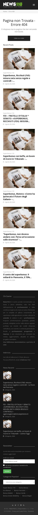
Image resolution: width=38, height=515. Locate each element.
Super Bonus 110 (8, 73)
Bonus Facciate (19, 490)
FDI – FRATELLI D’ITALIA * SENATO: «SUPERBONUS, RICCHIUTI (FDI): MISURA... (16, 118)
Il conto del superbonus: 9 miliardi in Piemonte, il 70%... (17, 276)
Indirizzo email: (8, 458)
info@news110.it (25, 360)
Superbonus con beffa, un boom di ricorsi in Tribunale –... (19, 157)
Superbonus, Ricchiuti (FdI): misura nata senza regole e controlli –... (16, 78)
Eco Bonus (7, 490)
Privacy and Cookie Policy (19, 511)
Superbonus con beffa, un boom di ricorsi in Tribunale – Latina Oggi (17, 432)
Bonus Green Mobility (11, 496)
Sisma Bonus (23, 488)
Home (5, 11)
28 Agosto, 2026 (10, 390)
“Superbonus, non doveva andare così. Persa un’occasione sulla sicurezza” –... (19, 237)
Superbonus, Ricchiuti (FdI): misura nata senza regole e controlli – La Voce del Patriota (19, 384)
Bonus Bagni (27, 496)
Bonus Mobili (8, 493)
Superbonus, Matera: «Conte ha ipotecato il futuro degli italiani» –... (19, 196)
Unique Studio (22, 508)
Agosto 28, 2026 (10, 84)
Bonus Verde (20, 493)
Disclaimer (31, 511)
